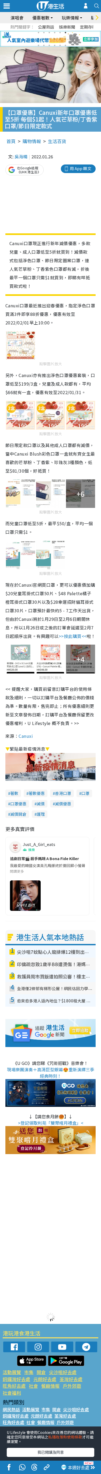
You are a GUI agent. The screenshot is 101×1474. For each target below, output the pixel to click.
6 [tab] (65, 32)
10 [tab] (54, 39)
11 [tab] (60, 39)
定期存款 (88, 27)
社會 (33, 1385)
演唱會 (17, 17)
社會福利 (12, 1392)
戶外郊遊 (72, 1385)
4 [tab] (54, 32)
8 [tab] (44, 39)
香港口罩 (63, 793)
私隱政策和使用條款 (65, 1437)
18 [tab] (65, 45)
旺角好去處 (14, 1385)
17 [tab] (60, 45)
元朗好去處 (44, 1379)
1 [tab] (38, 32)
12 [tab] (65, 39)
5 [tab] (60, 32)
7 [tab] (38, 39)
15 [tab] (49, 45)
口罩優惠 (18, 803)
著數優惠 (37, 793)
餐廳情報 (50, 1385)
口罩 (85, 793)
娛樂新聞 (67, 27)
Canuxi (26, 736)
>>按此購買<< (73, 636)
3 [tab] (49, 32)
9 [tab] (49, 39)
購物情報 (32, 141)
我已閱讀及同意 (50, 1452)
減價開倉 (18, 814)
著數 (14, 793)
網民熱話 (11, 1409)
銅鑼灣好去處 (16, 1379)
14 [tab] (44, 45)
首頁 (11, 141)
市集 (28, 1372)
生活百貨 (57, 141)
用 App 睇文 (80, 168)
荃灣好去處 (71, 1379)
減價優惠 (63, 803)
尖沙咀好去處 (62, 1372)
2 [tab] (44, 32)
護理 (41, 814)
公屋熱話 (46, 27)
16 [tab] (54, 45)
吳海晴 (21, 156)
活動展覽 (12, 1372)
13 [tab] (38, 45)
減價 (41, 803)
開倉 (41, 1372)
